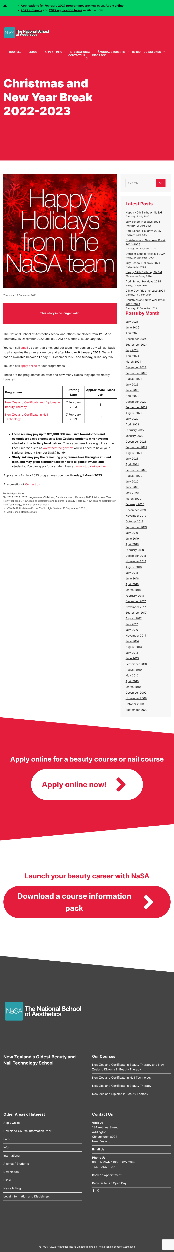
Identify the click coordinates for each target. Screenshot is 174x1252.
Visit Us (97, 1122)
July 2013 (132, 652)
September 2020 (136, 470)
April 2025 (132, 333)
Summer (27, 504)
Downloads (152, 51)
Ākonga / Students (111, 51)
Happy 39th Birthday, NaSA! (144, 272)
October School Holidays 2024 (146, 253)
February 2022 (135, 430)
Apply (49, 51)
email (24, 347)
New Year (105, 497)
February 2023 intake (87, 497)
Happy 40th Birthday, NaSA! (144, 212)
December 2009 (136, 692)
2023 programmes (31, 497)
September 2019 (136, 527)
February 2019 (135, 550)
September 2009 (136, 709)
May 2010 (132, 675)
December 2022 (136, 401)
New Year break (12, 500)
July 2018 (132, 572)
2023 (17, 497)
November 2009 (136, 698)
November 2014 (136, 635)
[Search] (161, 183)
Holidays (12, 493)
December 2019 (136, 510)
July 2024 (132, 350)
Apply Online (12, 1122)
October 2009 (135, 704)
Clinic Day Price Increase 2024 (145, 290)
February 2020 (135, 504)
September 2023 (136, 373)
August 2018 (134, 567)
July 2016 (132, 629)
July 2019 (132, 532)
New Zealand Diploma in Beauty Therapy (120, 1094)
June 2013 (132, 658)
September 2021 (136, 447)
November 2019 (136, 515)
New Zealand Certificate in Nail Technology (121, 1077)
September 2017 (136, 612)
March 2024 (133, 361)
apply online (29, 366)
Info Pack (99, 55)
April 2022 (132, 424)
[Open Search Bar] (87, 58)
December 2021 (136, 441)
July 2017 (132, 624)
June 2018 (132, 578)
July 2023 (132, 384)
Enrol (33, 51)
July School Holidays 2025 (143, 221)
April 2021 (132, 464)
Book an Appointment (106, 1175)
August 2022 (134, 413)
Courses (15, 51)
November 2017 (136, 607)
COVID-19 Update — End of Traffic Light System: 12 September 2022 (46, 508)
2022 (10, 497)
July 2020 (132, 481)
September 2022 (136, 407)
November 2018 (136, 561)
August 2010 (134, 669)
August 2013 (134, 647)
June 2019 (132, 538)
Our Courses (103, 1056)
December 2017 (136, 601)
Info (59, 51)
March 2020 (133, 498)
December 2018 (136, 555)
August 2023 (134, 378)
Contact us (32, 484)
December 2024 (136, 339)
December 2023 (136, 367)
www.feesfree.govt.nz (58, 448)
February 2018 (135, 595)
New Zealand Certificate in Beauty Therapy (121, 1085)
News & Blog (12, 1188)
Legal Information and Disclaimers (26, 1196)
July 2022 (132, 418)
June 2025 (132, 327)
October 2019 (134, 521)
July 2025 (132, 321)
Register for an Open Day (109, 1183)
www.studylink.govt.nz (90, 466)
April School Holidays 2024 (143, 281)
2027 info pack (31, 10)
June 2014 (132, 641)
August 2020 (134, 475)
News (21, 493)
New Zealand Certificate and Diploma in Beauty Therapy (54, 500)
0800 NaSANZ (102, 1162)
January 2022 (134, 435)
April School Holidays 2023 (22, 511)
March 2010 (133, 686)
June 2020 (132, 487)
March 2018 (133, 590)
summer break (41, 504)
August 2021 (134, 453)
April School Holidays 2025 (143, 230)
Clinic (136, 51)
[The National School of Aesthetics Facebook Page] (93, 1190)
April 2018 (132, 584)
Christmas (48, 497)
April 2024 (132, 356)
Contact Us (76, 55)
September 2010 (136, 664)
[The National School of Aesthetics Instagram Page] (98, 1190)
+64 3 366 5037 (103, 1167)
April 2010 (132, 681)
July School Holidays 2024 (143, 263)
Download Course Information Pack (27, 1131)
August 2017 (134, 618)
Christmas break (65, 497)
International (80, 51)
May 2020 (132, 493)
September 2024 (136, 344)
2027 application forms (65, 10)
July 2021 (132, 458)
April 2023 (132, 396)
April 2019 (132, 544)
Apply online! (115, 5)
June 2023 (132, 390)
